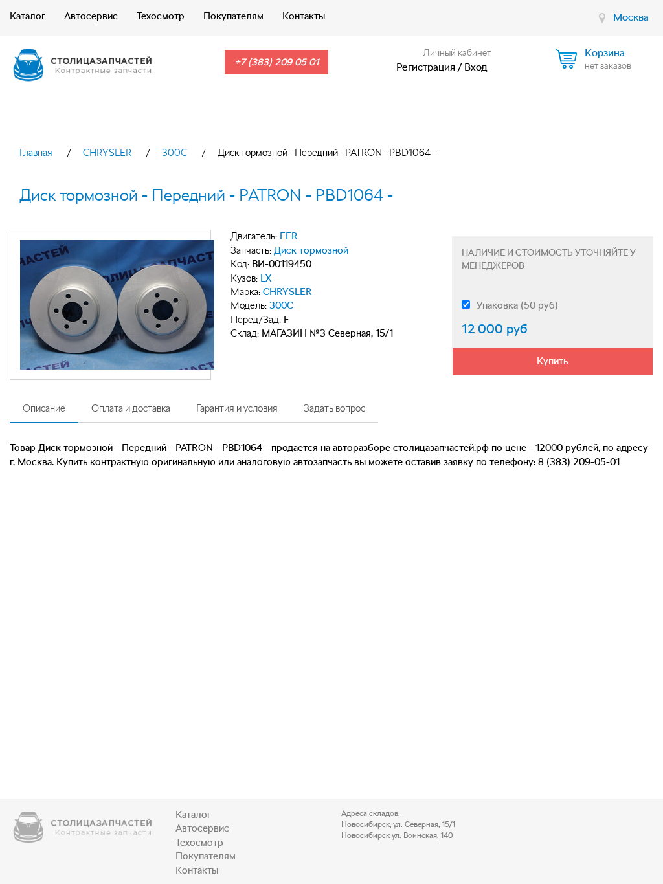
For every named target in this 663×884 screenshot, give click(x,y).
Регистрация (425, 67)
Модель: (248, 305)
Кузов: (244, 278)
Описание (44, 408)
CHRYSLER (107, 153)
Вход (476, 67)
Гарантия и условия (237, 408)
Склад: (244, 333)
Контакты (303, 16)
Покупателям (233, 16)
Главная (35, 153)
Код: (239, 264)
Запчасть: (250, 250)
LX (265, 278)
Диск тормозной (311, 250)
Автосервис (91, 16)
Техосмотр (161, 16)
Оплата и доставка (130, 408)
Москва (631, 17)
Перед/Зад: (255, 320)
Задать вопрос (334, 408)
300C (174, 153)
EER (289, 236)
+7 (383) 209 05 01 (276, 62)
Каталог (27, 16)
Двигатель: (253, 236)
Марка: (245, 292)
